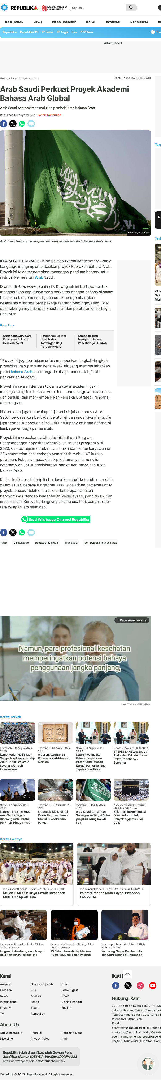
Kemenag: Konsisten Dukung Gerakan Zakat (17, 339)
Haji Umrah (14, 22)
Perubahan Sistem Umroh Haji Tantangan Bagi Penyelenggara (53, 341)
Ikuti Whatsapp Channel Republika (59, 520)
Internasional (8, 1002)
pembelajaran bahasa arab (100, 542)
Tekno (35, 1002)
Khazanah (6, 990)
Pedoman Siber (71, 1032)
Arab (39, 277)
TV (2, 1013)
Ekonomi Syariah (42, 984)
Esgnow (5, 1007)
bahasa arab (21, 542)
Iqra (33, 990)
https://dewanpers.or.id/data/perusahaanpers (34, 1061)
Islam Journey (64, 22)
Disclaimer (7, 1038)
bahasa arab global (46, 542)
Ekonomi (113, 22)
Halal (91, 22)
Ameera (5, 984)
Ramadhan (38, 1013)
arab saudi (71, 542)
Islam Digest (69, 990)
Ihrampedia (139, 22)
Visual (35, 1007)
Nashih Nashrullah (49, 115)
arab (4, 542)
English (66, 1007)
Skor (64, 984)
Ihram (14, 78)
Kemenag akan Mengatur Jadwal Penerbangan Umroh (93, 341)
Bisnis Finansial (71, 1002)
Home (4, 78)
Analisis (36, 996)
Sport (65, 996)
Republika (10, 32)
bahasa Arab (21, 371)
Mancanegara (30, 78)
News (38, 22)
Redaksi (36, 1032)
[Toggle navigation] (4, 7)
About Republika (11, 1032)
